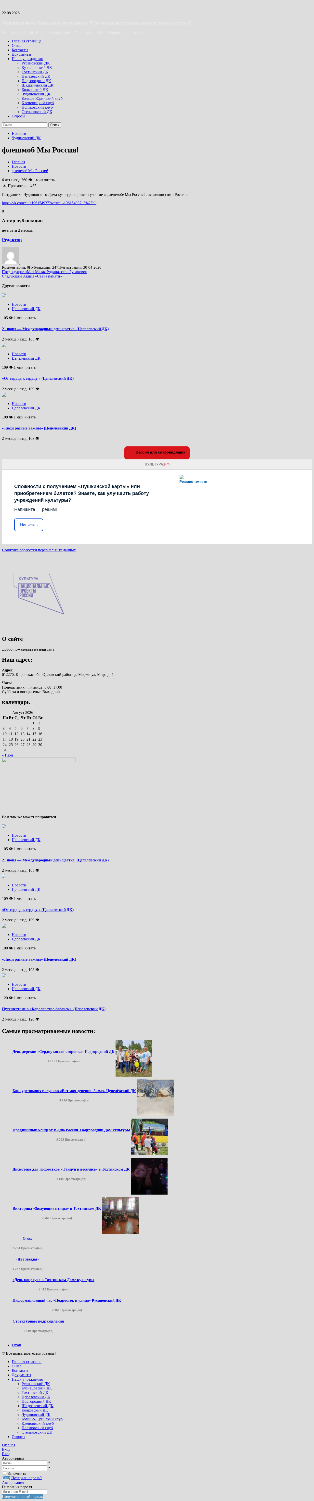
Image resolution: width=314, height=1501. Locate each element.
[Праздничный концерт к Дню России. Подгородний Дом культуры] (149, 1154)
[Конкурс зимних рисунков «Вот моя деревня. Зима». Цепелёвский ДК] (155, 1115)
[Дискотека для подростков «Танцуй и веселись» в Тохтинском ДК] (149, 1193)
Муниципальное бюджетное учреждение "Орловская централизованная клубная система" (96, 22)
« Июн (7, 755)
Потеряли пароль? (26, 1478)
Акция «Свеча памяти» (32, 276)
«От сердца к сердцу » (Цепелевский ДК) (38, 378)
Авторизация (13, 1482)
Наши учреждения (27, 59)
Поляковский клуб (37, 107)
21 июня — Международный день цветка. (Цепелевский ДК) (55, 329)
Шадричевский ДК (37, 85)
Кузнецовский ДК (37, 67)
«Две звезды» (27, 1259)
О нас (16, 45)
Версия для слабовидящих (160, 452)
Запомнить (17, 1473)
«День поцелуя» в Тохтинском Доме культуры (53, 1280)
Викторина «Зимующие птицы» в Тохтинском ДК (57, 1208)
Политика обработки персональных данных (39, 550)
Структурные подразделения (38, 1321)
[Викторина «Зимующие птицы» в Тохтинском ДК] (120, 1232)
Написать (29, 525)
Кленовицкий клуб (38, 103)
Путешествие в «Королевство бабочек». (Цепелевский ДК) (53, 1009)
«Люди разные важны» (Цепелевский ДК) (39, 428)
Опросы (18, 116)
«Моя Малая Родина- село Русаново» (44, 272)
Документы (21, 54)
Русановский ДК (36, 63)
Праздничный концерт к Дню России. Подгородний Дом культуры (71, 1130)
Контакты (20, 50)
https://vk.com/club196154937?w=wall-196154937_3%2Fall (49, 203)
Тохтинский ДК (35, 72)
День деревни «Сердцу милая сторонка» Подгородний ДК (64, 1051)
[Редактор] (11, 263)
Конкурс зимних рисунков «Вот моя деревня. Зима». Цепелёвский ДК (74, 1091)
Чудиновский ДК (36, 94)
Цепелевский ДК (36, 76)
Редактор (12, 239)
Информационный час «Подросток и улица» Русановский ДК (67, 1300)
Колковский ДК (35, 90)
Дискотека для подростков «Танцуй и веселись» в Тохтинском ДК (71, 1169)
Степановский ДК (37, 112)
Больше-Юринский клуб (42, 98)
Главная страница (26, 41)
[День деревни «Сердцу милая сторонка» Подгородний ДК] (134, 1075)
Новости (19, 133)
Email (16, 1345)
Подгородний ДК (36, 81)
